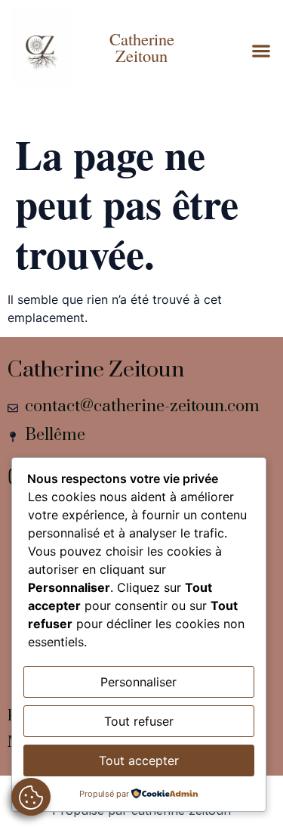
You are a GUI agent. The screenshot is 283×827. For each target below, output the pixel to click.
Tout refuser (139, 721)
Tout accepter (139, 760)
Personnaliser (138, 681)
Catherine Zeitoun (141, 47)
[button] (260, 51)
